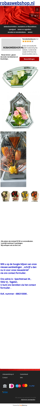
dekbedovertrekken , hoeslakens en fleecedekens (20, 27)
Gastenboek (24, 374)
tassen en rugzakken (24, 29)
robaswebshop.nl (8, 374)
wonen (30, 32)
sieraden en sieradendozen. (17, 32)
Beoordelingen (29, 59)
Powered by (20, 405)
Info (21, 378)
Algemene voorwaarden (28, 399)
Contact (4, 378)
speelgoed (12, 29)
